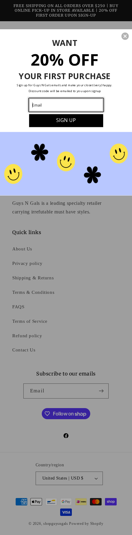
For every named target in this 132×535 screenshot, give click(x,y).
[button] (125, 36)
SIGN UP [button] (66, 120)
